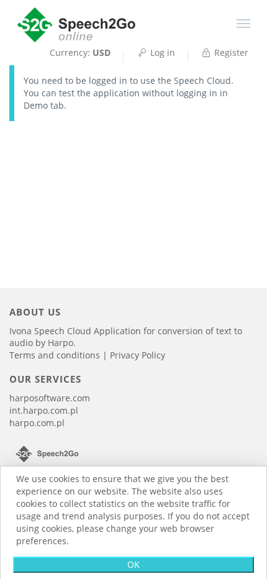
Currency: (80, 52)
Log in (161, 52)
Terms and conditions (55, 355)
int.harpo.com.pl (43, 410)
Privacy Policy (137, 355)
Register (230, 52)
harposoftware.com (49, 398)
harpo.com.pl (37, 423)
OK (133, 564)
